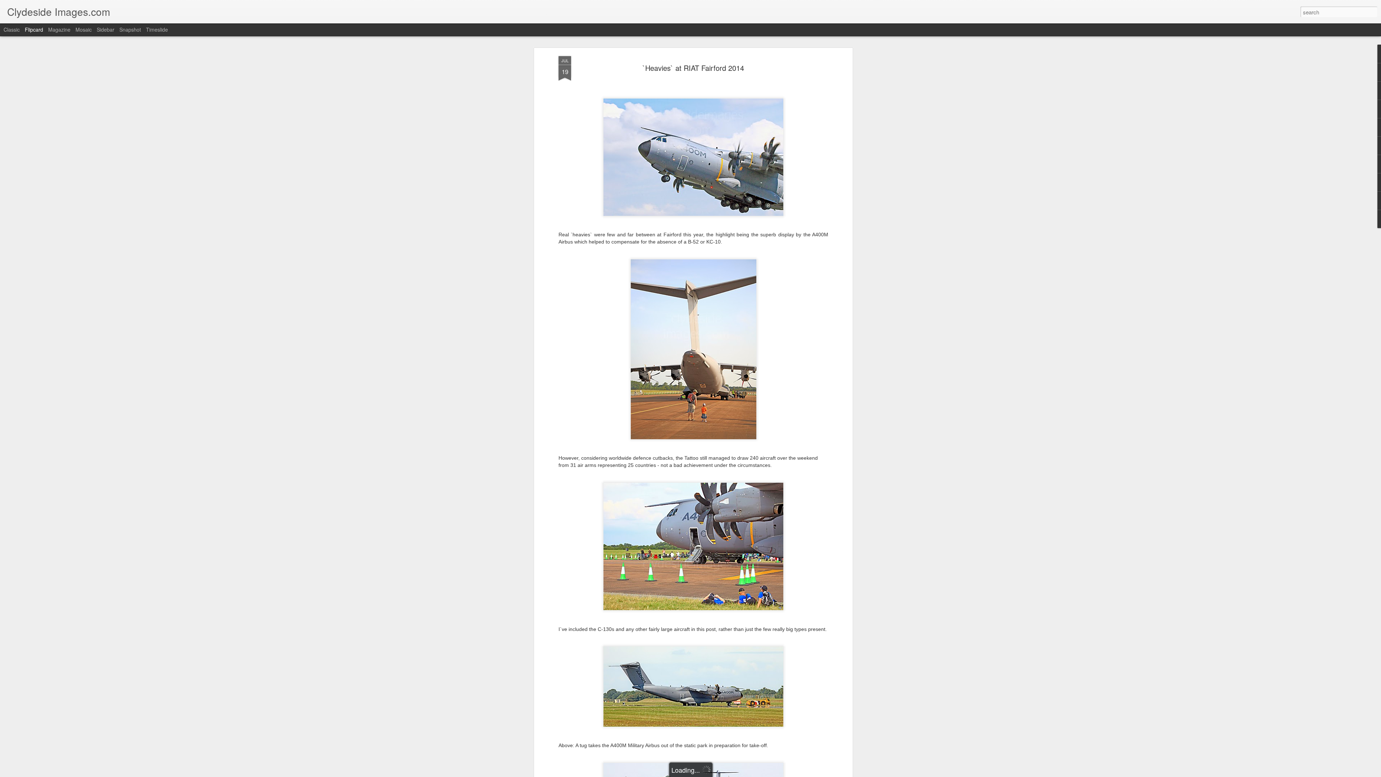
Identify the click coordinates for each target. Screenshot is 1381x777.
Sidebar (105, 29)
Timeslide (157, 29)
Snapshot (130, 29)
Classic (12, 29)
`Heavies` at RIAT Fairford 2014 (693, 68)
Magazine (59, 29)
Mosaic (84, 29)
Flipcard (34, 29)
